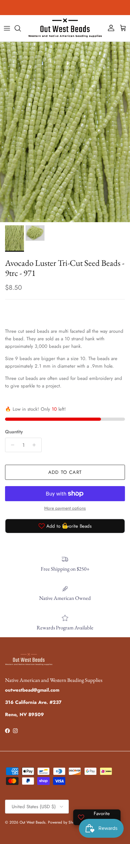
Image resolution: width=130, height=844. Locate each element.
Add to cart (65, 472)
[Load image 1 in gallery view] (65, 132)
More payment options (65, 508)
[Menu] (7, 28)
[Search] (21, 28)
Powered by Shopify (64, 822)
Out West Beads (32, 822)
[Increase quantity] (35, 445)
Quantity (14, 432)
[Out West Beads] (65, 28)
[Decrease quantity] (10, 445)
